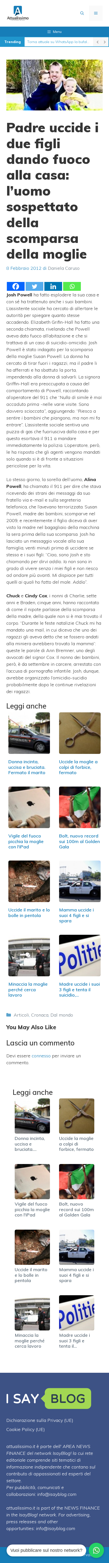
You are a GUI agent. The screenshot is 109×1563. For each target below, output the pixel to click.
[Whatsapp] (72, 286)
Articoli (21, 1015)
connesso (41, 1056)
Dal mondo (61, 1015)
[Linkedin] (53, 286)
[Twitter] (34, 286)
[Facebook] (16, 286)
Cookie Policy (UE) (25, 1429)
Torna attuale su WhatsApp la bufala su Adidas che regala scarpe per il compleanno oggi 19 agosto (59, 42)
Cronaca (39, 1015)
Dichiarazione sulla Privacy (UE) (39, 1420)
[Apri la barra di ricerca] (82, 13)
